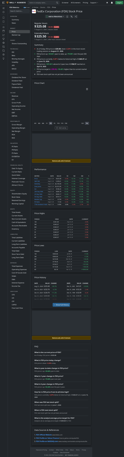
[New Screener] (3, 8)
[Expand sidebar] (3, 2)
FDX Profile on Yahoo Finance (47, 438)
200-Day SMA (38, 191)
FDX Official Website (44, 435)
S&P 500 (37, 181)
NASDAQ (37, 184)
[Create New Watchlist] (3, 12)
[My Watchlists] (3, 21)
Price (36, 179)
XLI (35, 189)
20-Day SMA (38, 194)
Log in (119, 3)
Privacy (84, 450)
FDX (48, 7)
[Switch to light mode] (107, 2)
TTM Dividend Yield (40, 204)
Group (28, 7)
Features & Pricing (41, 450)
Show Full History (62, 305)
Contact (51, 450)
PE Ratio (37, 202)
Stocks (42, 7)
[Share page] (76, 16)
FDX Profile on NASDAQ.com (47, 441)
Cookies (55, 452)
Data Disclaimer (64, 452)
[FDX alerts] (67, 16)
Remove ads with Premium (61, 161)
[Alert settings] (71, 16)
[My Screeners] (3, 18)
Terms (78, 450)
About (72, 450)
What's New (59, 450)
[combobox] (44, 3)
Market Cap (38, 199)
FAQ (66, 450)
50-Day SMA (38, 197)
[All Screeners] (3, 27)
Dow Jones (37, 186)
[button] (94, 2)
